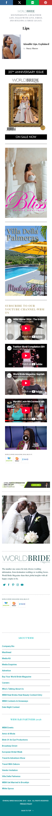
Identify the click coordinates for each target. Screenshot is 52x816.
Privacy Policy (26, 804)
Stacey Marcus (32, 48)
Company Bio (8, 646)
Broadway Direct (9, 746)
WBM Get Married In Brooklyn (15, 782)
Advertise (6, 670)
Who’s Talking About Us (13, 689)
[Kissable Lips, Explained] (11, 47)
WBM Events (8, 727)
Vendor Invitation (10, 770)
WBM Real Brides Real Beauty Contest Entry (22, 695)
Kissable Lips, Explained (36, 44)
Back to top (26, 811)
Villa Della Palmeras (11, 776)
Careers (5, 683)
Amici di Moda (8, 733)
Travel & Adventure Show (13, 758)
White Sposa (8, 788)
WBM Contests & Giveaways (15, 701)
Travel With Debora (11, 764)
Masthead (6, 652)
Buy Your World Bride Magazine (16, 676)
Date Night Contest (11, 707)
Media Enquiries (9, 664)
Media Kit (6, 658)
